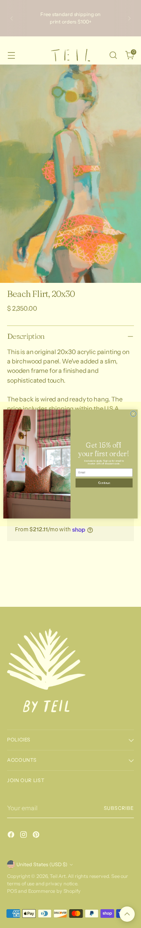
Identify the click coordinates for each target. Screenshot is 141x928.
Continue (104, 483)
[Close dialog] (133, 414)
